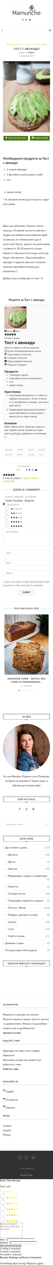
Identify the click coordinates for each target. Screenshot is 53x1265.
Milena (31, 53)
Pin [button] (17, 331)
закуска (8, 455)
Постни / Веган (40, 44)
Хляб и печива (28, 936)
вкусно (41, 450)
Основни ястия (28, 893)
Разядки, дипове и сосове (28, 915)
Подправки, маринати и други (28, 900)
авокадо (9, 450)
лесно (20, 455)
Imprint (7, 1130)
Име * (3, 1239)
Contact (7, 1126)
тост (41, 455)
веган (30, 450)
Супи (28, 929)
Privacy (7, 1135)
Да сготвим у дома (14, 44)
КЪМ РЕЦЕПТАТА (17, 138)
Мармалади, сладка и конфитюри (28, 876)
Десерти (28, 855)
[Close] (0, 1184)
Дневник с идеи (27, 943)
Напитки (28, 886)
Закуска (28, 44)
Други (28, 862)
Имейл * (5, 1242)
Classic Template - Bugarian (20, 497)
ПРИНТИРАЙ (41, 138)
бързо (20, 450)
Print (10, 331)
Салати (28, 922)
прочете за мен (12, 1033)
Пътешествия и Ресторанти (27, 950)
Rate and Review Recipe (10, 1246)
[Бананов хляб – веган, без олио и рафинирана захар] (26, 644)
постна (31, 455)
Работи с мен (11, 1069)
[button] (5, 334)
